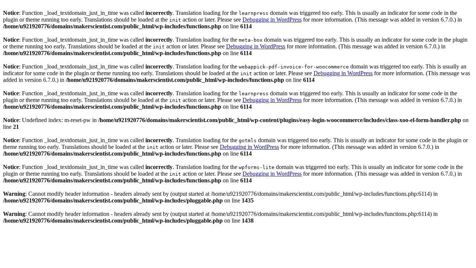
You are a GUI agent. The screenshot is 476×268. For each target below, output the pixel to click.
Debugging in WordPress (272, 19)
